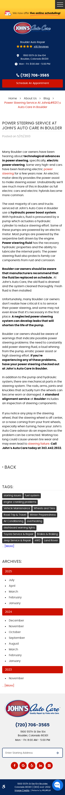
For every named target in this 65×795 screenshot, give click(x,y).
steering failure (38, 443)
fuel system (32, 495)
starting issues (12, 495)
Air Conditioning (13, 521)
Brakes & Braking (47, 534)
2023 (8, 669)
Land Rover (51, 540)
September (17, 637)
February (15, 597)
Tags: (7, 487)
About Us (30, 98)
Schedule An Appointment (32, 83)
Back (10, 467)
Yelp (31, 765)
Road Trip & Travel (15, 515)
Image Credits (22, 790)
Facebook (14, 765)
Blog (47, 98)
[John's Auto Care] (32, 28)
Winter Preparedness (43, 515)
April (12, 585)
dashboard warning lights (19, 527)
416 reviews (41, 47)
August (14, 643)
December (16, 620)
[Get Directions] (55, 754)
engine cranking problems (20, 502)
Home (12, 98)
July (11, 580)
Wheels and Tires (44, 508)
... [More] (8, 546)
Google (23, 765)
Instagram (49, 765)
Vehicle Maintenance (17, 508)
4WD (37, 540)
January (15, 603)
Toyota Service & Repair (18, 534)
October (15, 632)
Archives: (12, 561)
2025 (8, 571)
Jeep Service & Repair (17, 540)
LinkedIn (40, 765)
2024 (8, 611)
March (13, 591)
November (16, 626)
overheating (34, 521)
